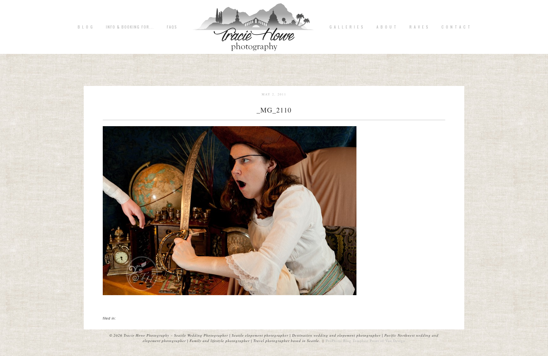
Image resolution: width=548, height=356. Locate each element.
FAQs (172, 27)
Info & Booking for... (130, 27)
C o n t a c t (456, 27)
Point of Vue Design (387, 340)
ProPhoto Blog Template (347, 340)
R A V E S (419, 27)
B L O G (85, 27)
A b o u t (386, 27)
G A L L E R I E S (346, 27)
